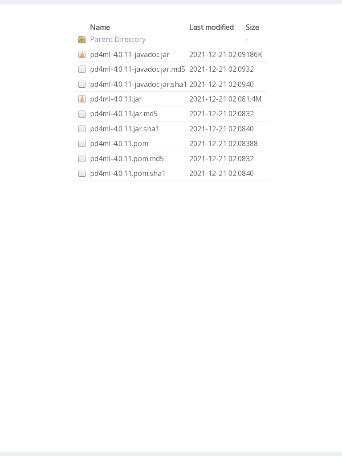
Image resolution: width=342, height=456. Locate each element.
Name (100, 27)
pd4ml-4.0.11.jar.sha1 (124, 129)
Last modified (211, 27)
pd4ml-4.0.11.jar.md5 (124, 113)
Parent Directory (118, 39)
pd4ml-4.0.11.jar (116, 99)
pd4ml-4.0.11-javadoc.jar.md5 (137, 69)
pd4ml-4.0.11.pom (119, 143)
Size (252, 27)
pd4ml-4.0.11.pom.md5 (127, 158)
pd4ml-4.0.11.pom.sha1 (128, 173)
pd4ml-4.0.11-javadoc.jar (130, 54)
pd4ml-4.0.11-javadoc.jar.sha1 (138, 84)
